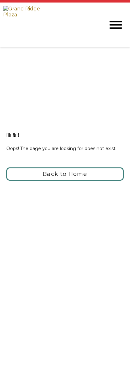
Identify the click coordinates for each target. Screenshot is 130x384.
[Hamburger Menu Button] (116, 24)
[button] (65, 174)
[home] (49, 25)
